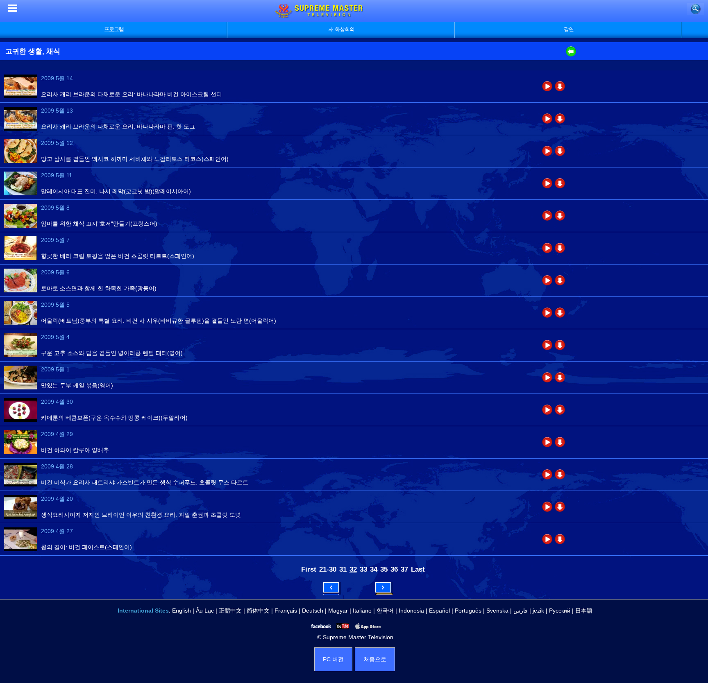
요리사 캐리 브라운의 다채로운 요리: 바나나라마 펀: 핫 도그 (118, 126)
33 (363, 569)
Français (286, 610)
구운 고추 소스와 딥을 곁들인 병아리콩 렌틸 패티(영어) (112, 353)
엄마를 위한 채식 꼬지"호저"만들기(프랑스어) (99, 223)
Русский (559, 610)
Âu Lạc (205, 610)
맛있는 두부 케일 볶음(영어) (77, 385)
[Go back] (571, 54)
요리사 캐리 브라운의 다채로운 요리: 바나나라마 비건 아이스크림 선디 (131, 94)
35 (384, 569)
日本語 (583, 610)
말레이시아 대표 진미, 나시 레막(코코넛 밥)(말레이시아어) (116, 191)
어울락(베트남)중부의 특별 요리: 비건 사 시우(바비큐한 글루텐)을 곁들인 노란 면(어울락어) (158, 320)
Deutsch (312, 610)
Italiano (362, 610)
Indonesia (411, 610)
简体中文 (258, 610)
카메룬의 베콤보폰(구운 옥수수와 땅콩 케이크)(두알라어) (114, 417)
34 (373, 569)
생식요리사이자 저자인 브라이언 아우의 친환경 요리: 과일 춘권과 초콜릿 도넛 (141, 514)
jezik (538, 610)
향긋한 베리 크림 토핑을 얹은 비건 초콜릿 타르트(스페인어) (117, 256)
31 (343, 569)
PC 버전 (333, 659)
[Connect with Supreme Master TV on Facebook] (320, 626)
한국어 (385, 610)
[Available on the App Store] (367, 626)
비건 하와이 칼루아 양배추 (75, 450)
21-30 (327, 569)
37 (404, 569)
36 (394, 569)
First (308, 569)
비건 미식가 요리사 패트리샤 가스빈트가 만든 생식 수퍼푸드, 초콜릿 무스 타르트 (144, 482)
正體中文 (230, 610)
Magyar (338, 610)
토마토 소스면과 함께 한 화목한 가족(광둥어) (99, 288)
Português (468, 610)
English (181, 610)
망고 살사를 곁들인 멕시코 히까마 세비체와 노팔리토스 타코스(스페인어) (135, 159)
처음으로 (374, 659)
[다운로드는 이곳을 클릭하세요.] (560, 86)
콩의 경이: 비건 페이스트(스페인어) (86, 547)
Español (439, 610)
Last (418, 569)
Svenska (497, 610)
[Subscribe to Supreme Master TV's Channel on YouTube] (342, 626)
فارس (520, 610)
